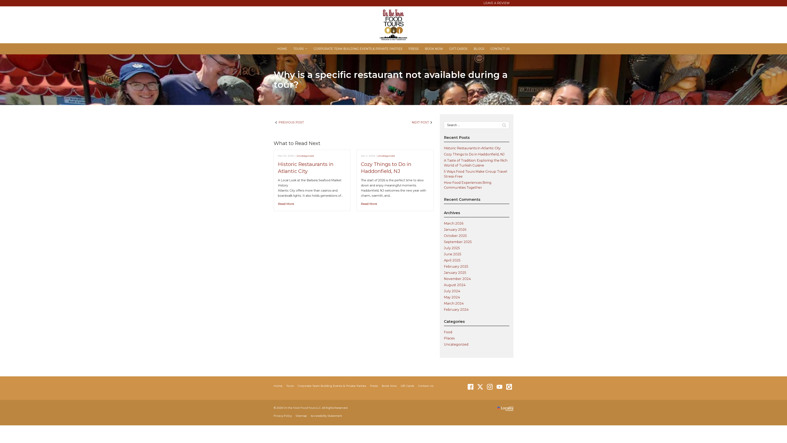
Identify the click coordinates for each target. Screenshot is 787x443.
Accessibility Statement (326, 415)
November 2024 (457, 279)
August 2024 (454, 285)
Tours (298, 49)
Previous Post (291, 122)
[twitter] (480, 386)
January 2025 (455, 273)
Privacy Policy (283, 415)
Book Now (434, 49)
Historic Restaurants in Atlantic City (472, 148)
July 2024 (452, 291)
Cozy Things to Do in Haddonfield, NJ (474, 154)
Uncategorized (305, 155)
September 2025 (458, 242)
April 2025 (452, 260)
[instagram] (489, 386)
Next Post (420, 122)
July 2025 (452, 248)
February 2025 (456, 266)
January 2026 (455, 230)
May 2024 (452, 297)
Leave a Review (496, 3)
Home (282, 49)
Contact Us (500, 49)
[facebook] (470, 386)
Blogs (479, 49)
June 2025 (452, 254)
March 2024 (454, 303)
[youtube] (499, 386)
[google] (509, 386)
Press (413, 49)
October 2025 (455, 236)
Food (448, 332)
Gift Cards (458, 49)
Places (449, 338)
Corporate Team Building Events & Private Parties (358, 49)
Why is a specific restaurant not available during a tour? (391, 80)
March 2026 (453, 223)
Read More (286, 204)
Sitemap (301, 415)
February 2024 (456, 310)
